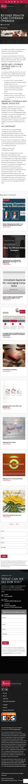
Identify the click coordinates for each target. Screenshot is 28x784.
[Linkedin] (21, 2)
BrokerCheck (17, 729)
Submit (4, 556)
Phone (2, 542)
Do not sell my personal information (16, 766)
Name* (3, 531)
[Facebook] (18, 2)
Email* (2, 537)
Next (17, 524)
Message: (3, 547)
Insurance (4, 28)
